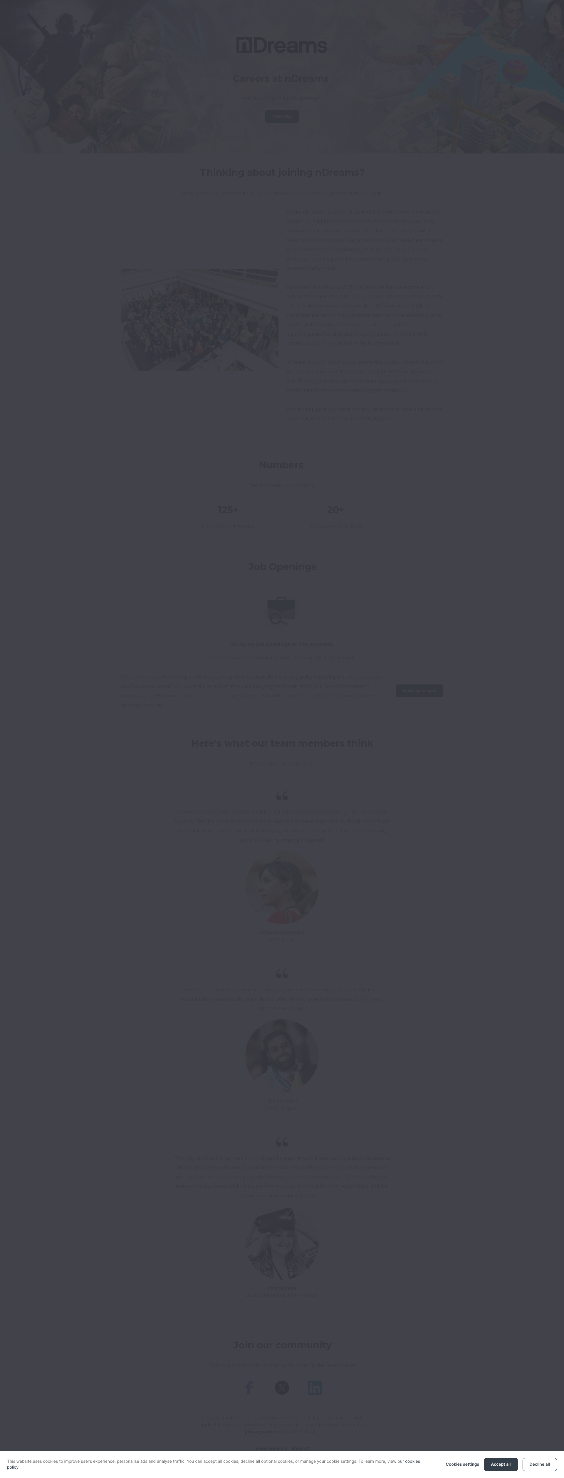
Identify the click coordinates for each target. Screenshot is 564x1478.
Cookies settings (462, 1464)
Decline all (540, 1464)
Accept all (501, 1464)
